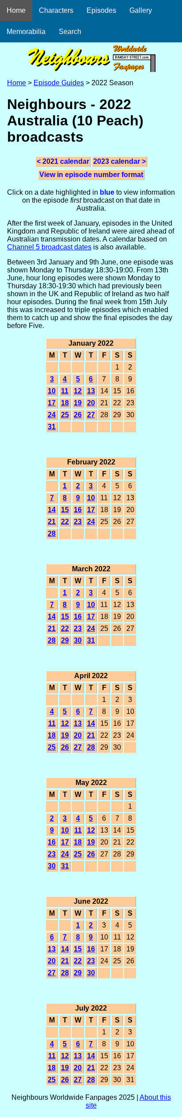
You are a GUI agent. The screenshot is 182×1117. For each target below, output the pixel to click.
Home (16, 10)
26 (78, 415)
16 (78, 509)
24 (52, 415)
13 (91, 391)
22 (65, 521)
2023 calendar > (119, 161)
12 (78, 391)
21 (52, 521)
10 (52, 391)
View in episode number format (91, 174)
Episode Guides (59, 83)
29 (65, 640)
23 (78, 521)
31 (52, 426)
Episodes (101, 10)
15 (65, 509)
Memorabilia (26, 31)
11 (64, 391)
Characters (56, 10)
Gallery (140, 10)
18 (65, 403)
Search (70, 31)
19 (78, 403)
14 (52, 509)
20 (91, 403)
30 (78, 640)
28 (52, 533)
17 (52, 403)
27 (91, 415)
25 (65, 415)
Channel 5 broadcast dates (49, 247)
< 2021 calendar (63, 161)
